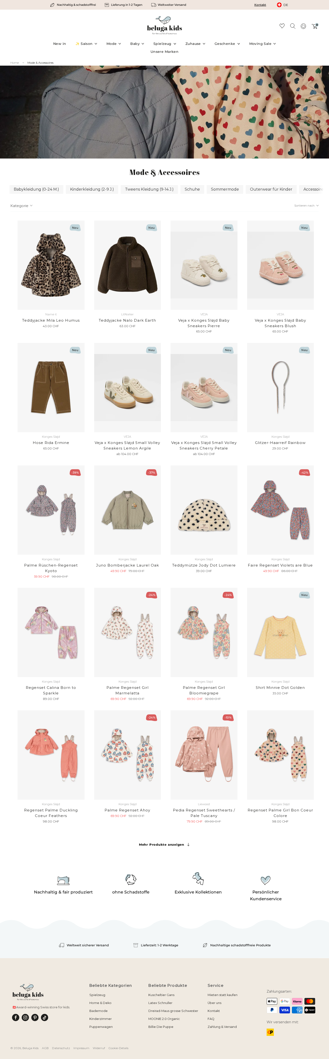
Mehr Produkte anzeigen (161, 844)
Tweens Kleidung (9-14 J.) (149, 189)
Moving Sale (260, 44)
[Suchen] (292, 25)
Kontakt (260, 5)
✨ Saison (83, 44)
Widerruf (99, 1048)
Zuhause (193, 44)
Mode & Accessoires (40, 62)
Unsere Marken (164, 51)
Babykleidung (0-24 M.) (36, 189)
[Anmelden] (303, 28)
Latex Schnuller (160, 1003)
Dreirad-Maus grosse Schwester (173, 1011)
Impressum (81, 1048)
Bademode (98, 1011)
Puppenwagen (101, 1027)
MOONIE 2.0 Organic (164, 1019)
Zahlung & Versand (222, 1027)
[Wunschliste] (282, 27)
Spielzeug (162, 44)
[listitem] (73, 5)
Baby (135, 44)
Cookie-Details (118, 1048)
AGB (45, 1048)
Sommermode (225, 189)
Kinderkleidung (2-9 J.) (92, 189)
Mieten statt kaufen (222, 995)
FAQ (211, 1019)
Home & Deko (100, 1003)
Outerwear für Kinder (271, 189)
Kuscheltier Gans (161, 995)
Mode (111, 44)
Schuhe (192, 189)
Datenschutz (61, 1048)
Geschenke (225, 44)
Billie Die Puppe (160, 1027)
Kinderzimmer (100, 1019)
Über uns (214, 1003)
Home (14, 62)
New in (59, 44)
